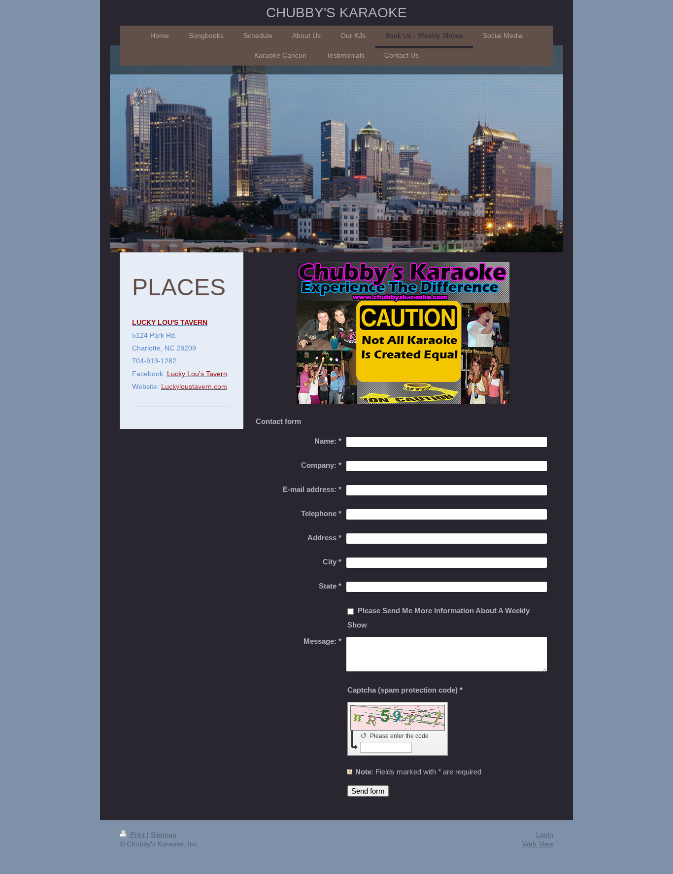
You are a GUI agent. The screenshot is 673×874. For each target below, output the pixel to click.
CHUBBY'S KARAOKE (336, 12)
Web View (537, 844)
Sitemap (163, 835)
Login (544, 835)
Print (138, 835)
